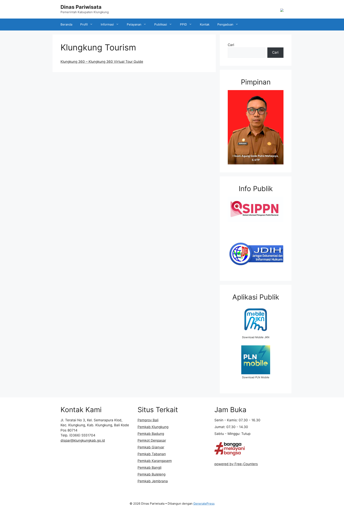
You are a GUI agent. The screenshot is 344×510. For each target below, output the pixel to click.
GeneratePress (204, 503)
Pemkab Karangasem (155, 461)
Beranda (66, 24)
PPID (183, 24)
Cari (231, 45)
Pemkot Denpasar (152, 440)
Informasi (107, 24)
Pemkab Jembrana (153, 481)
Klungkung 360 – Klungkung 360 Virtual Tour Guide (102, 62)
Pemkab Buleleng (151, 474)
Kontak (204, 24)
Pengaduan (225, 24)
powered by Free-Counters (236, 464)
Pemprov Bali (148, 420)
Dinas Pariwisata (81, 7)
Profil (84, 24)
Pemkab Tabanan (152, 454)
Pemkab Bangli (149, 468)
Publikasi (160, 24)
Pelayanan (134, 24)
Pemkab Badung (151, 434)
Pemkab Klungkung (153, 427)
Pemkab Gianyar (151, 447)
